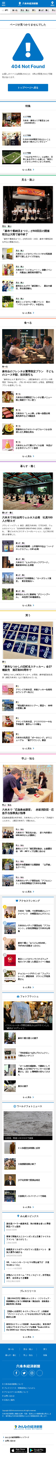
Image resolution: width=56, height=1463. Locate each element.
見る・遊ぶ (25, 10)
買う (34, 10)
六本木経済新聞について (13, 1384)
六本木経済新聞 (28, 4)
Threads (40, 1373)
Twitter (24, 1373)
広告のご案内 (9, 1400)
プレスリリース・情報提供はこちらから (19, 1388)
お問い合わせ (9, 1396)
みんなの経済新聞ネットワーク (28, 1427)
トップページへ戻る (28, 87)
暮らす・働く (44, 10)
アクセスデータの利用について (16, 1392)
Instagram (32, 1373)
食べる (15, 10)
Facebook (16, 1373)
